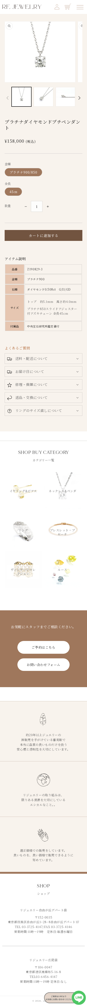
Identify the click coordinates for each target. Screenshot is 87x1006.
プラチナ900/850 (23, 172)
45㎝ (13, 191)
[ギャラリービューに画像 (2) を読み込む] (43, 97)
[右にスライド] (79, 98)
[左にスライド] (7, 98)
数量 (8, 206)
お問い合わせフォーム (43, 664)
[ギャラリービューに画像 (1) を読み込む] (21, 97)
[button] (43, 358)
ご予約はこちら (43, 647)
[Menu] (80, 7)
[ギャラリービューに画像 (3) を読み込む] (65, 97)
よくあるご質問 (17, 348)
